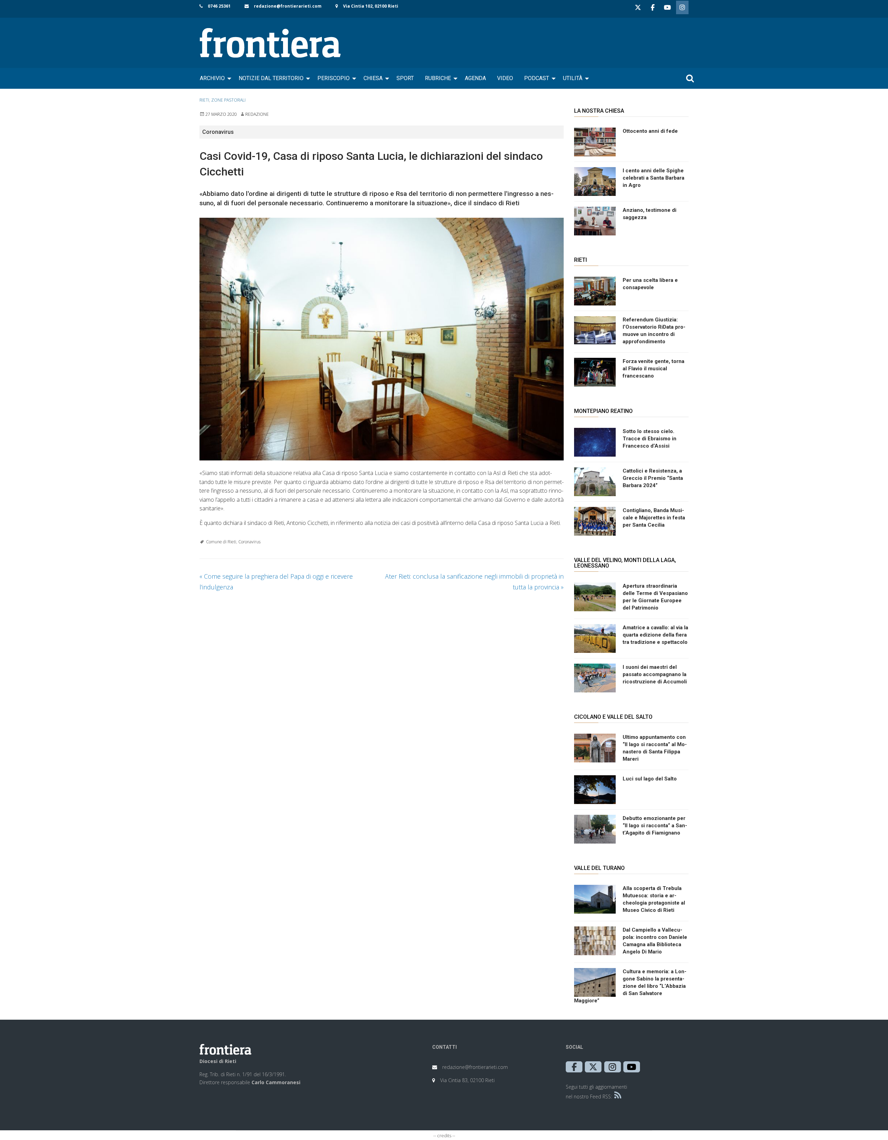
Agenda (475, 78)
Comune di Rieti (221, 542)
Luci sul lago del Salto (650, 779)
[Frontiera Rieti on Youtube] (667, 7)
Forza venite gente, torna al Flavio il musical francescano (653, 368)
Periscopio (333, 78)
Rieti (204, 100)
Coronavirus (249, 542)
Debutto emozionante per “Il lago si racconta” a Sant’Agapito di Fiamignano (655, 825)
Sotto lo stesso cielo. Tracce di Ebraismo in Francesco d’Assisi (649, 438)
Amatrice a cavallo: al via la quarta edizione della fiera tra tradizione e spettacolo (655, 634)
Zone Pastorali (228, 100)
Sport (405, 78)
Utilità (572, 78)
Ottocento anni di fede (650, 131)
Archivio (212, 78)
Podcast (536, 78)
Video (505, 78)
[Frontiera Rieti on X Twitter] (638, 7)
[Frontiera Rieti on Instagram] (682, 7)
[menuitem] (213, 78)
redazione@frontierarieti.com (288, 6)
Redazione (257, 114)
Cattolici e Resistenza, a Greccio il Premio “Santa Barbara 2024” (653, 478)
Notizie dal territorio (271, 78)
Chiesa (373, 78)
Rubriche (438, 78)
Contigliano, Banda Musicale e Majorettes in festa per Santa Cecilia (654, 517)
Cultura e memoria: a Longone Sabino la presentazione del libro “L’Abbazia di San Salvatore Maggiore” (630, 986)
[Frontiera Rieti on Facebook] (652, 7)
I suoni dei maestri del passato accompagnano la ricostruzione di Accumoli (655, 674)
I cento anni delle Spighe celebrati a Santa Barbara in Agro (653, 177)
